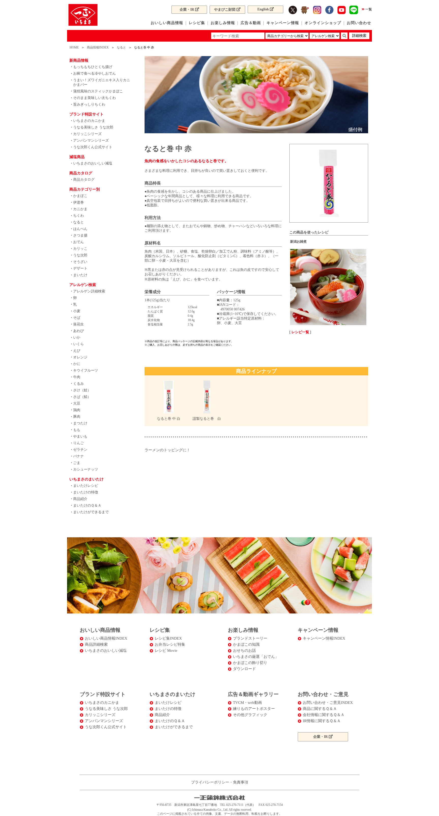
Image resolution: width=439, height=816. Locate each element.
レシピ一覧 (300, 332)
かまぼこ (80, 196)
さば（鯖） (82, 397)
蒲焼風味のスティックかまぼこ (98, 91)
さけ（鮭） (82, 390)
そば (76, 318)
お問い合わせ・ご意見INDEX (328, 703)
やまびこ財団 (225, 9)
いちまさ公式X (292, 10)
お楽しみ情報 (223, 23)
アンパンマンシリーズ (91, 140)
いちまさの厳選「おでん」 (256, 657)
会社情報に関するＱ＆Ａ (323, 715)
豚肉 (76, 417)
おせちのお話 (244, 650)
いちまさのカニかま (89, 121)
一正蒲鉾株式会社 (83, 15)
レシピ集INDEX (168, 638)
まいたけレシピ (85, 486)
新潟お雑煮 (298, 241)
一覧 (368, 9)
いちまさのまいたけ (172, 694)
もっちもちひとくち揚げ (92, 67)
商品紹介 (80, 499)
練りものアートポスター (254, 709)
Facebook (329, 10)
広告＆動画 (251, 23)
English (263, 9)
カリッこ (80, 249)
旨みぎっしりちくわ (89, 104)
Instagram (317, 10)
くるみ (78, 384)
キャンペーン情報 (282, 23)
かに (76, 364)
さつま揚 (80, 235)
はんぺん (80, 229)
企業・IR (187, 9)
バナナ (78, 456)
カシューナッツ (85, 469)
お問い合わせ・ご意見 (323, 694)
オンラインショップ (323, 23)
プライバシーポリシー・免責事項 (219, 782)
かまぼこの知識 (246, 644)
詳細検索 (359, 36)
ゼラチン (80, 450)
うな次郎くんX (305, 10)
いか (76, 337)
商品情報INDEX (98, 47)
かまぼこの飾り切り (250, 663)
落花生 (78, 324)
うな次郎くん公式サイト (92, 147)
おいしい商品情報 (167, 23)
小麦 (76, 311)
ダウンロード (244, 669)
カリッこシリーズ (87, 134)
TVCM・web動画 (247, 703)
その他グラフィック (250, 715)
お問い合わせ (359, 23)
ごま (76, 463)
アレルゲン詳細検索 (89, 291)
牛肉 (76, 377)
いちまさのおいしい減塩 (92, 163)
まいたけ (80, 275)
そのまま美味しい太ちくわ (94, 98)
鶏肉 (76, 410)
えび (76, 351)
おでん (78, 242)
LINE (353, 10)
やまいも (80, 436)
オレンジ (80, 357)
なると (121, 47)
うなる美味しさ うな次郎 (93, 127)
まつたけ (80, 423)
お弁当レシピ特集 (170, 644)
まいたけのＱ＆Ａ (87, 505)
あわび (78, 331)
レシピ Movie (166, 650)
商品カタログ (84, 179)
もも (76, 430)
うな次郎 (80, 255)
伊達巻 (78, 202)
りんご (78, 443)
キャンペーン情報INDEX (324, 638)
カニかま (80, 209)
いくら (78, 344)
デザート (80, 268)
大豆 (76, 403)
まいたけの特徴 (85, 492)
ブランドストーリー (250, 638)
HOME (74, 47)
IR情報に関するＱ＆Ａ (322, 721)
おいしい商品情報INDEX (106, 638)
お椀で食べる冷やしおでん (94, 73)
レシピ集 (197, 23)
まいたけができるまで (91, 512)
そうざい (80, 262)
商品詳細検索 (96, 644)
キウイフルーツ (85, 370)
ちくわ (78, 216)
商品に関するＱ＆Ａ (320, 709)
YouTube (341, 10)
